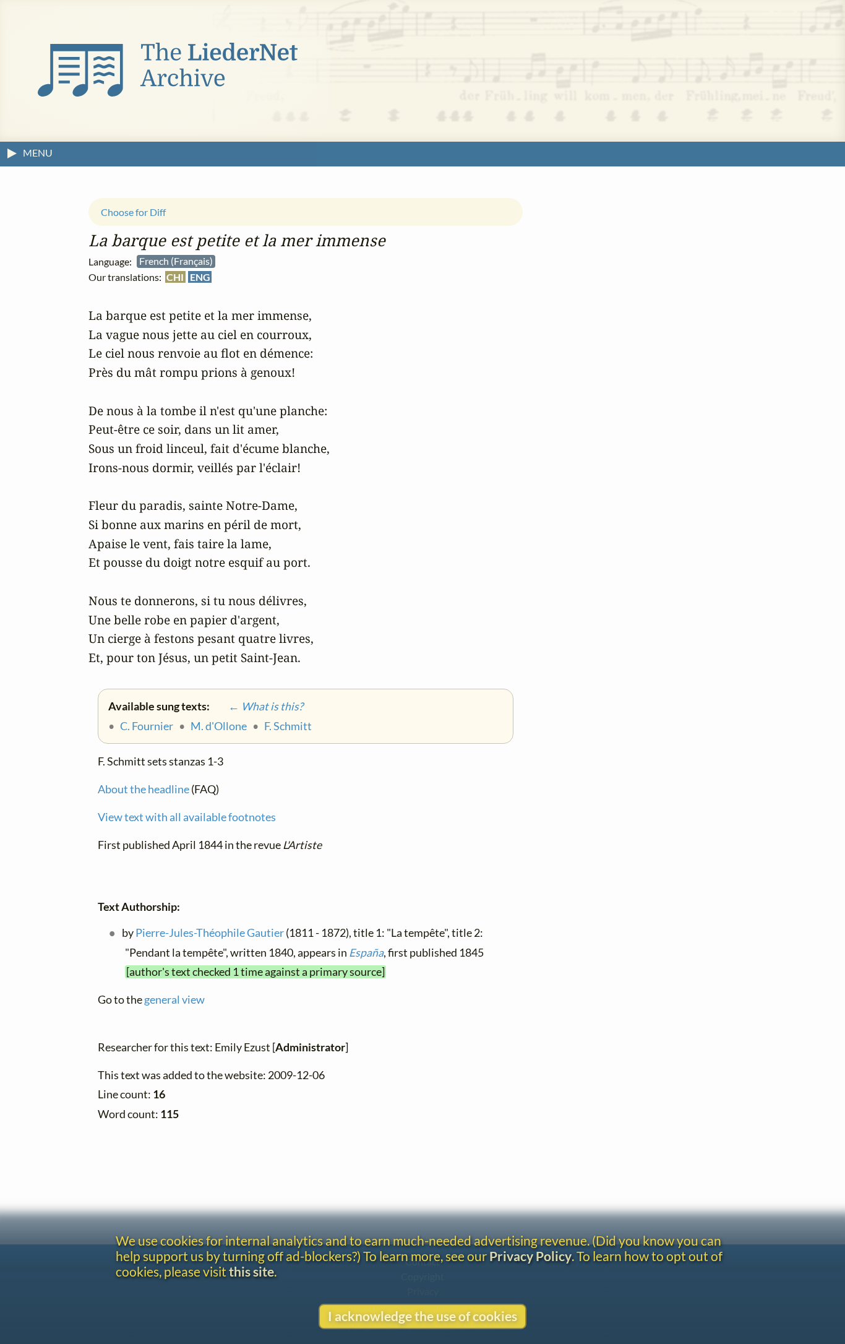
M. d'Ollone (219, 725)
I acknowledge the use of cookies (422, 1316)
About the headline (143, 789)
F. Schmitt (288, 725)
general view (174, 999)
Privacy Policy (530, 1256)
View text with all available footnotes (187, 817)
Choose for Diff (133, 212)
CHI (175, 277)
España (366, 952)
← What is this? (257, 706)
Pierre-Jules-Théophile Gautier (209, 932)
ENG (200, 277)
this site (251, 1271)
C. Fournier (146, 725)
